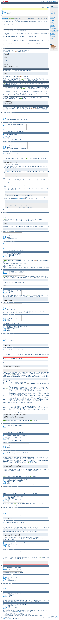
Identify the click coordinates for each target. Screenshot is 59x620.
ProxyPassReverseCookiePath (54, 31)
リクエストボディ (53, 13)
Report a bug (56, 1)
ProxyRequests (11, 18)
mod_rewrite (31, 474)
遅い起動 (52, 10)
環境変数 (46, 109)
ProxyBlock (4, 83)
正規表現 (13, 331)
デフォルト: (4, 126)
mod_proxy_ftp (28, 560)
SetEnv (21, 98)
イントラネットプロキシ (54, 11)
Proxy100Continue (52, 20)
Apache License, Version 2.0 (7, 618)
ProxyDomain (52, 23)
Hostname (8, 171)
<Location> (4, 420)
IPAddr (17, 185)
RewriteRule (18, 46)
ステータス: (3, 11)
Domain (39, 197)
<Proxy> (13, 70)
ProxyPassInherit (52, 27)
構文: (3, 125)
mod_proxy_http (33, 108)
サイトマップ (53, 1)
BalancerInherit (52, 16)
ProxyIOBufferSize (52, 24)
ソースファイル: (3, 13)
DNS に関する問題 (6, 210)
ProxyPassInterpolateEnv (53, 28)
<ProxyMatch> (52, 25)
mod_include (5, 311)
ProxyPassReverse (10, 484)
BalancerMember (52, 17)
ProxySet (51, 35)
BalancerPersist (52, 18)
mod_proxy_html (31, 461)
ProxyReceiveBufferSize (53, 32)
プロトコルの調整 (53, 12)
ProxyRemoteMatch (52, 34)
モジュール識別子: (4, 12)
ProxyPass (9, 46)
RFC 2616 (18, 611)
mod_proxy (26, 97)
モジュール (41, 1)
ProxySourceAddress (53, 36)
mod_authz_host (20, 76)
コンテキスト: (5, 116)
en (46, 7)
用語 (50, 1)
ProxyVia (51, 38)
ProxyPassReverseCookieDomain (54, 30)
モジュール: (4, 118)
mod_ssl (52, 50)
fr (47, 7)
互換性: (4, 119)
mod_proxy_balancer (54, 49)
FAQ (48, 1)
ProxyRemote (23, 88)
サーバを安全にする (5, 18)
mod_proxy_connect (54, 48)
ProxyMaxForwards (52, 26)
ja (48, 7)
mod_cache (18, 36)
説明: (2, 10)
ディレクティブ (46, 1)
